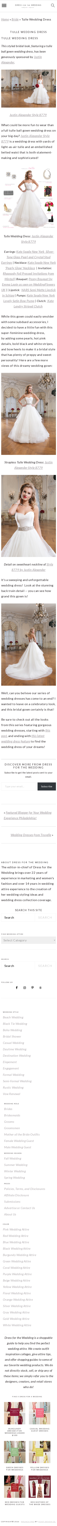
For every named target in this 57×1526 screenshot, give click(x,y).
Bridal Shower (12, 1036)
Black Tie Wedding (15, 1023)
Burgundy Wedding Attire (19, 1255)
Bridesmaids (12, 1115)
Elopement (10, 1062)
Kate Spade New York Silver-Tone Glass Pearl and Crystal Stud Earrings (27, 257)
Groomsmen (12, 1128)
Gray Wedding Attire (16, 1312)
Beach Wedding (13, 1017)
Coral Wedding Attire (16, 1267)
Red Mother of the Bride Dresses (39, 1503)
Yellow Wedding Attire (17, 1287)
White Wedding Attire (17, 1325)
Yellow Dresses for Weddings (39, 1468)
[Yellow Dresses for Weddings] (40, 1452)
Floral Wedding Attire (17, 1293)
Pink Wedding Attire (16, 1229)
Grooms (9, 1121)
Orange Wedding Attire (18, 1299)
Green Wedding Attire (17, 1261)
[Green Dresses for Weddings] (15, 1452)
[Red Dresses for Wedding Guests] (15, 1487)
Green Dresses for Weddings (14, 1468)
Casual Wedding (13, 1043)
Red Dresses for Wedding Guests (15, 1503)
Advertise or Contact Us (19, 1208)
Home (5, 19)
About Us (10, 1214)
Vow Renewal (11, 1094)
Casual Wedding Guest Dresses (40, 1430)
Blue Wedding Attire (16, 1242)
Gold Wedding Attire (16, 1318)
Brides (8, 1109)
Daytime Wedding (14, 1049)
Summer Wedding (15, 1165)
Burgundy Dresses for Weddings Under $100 (15, 1432)
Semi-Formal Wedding (17, 1081)
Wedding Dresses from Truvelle (31, 835)
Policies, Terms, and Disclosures (24, 1189)
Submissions (12, 1201)
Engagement (11, 1068)
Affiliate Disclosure (16, 1195)
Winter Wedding (15, 1171)
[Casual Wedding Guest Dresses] (40, 1413)
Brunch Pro (27, 1522)
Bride (15, 19)
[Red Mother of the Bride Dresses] (40, 1487)
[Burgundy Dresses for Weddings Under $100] (15, 1413)
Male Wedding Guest (17, 1147)
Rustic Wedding (13, 1087)
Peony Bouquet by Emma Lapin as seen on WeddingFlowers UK (28, 284)
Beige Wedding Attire (16, 1280)
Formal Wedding (13, 1074)
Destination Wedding (17, 1055)
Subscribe (46, 786)
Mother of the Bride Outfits (22, 1134)
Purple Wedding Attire (17, 1274)
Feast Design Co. (47, 1522)
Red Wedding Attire (15, 1235)
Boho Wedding (12, 1030)
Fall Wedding (12, 1158)
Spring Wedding (14, 1177)
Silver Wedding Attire (17, 1306)
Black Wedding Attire (17, 1248)
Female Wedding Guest (19, 1141)
